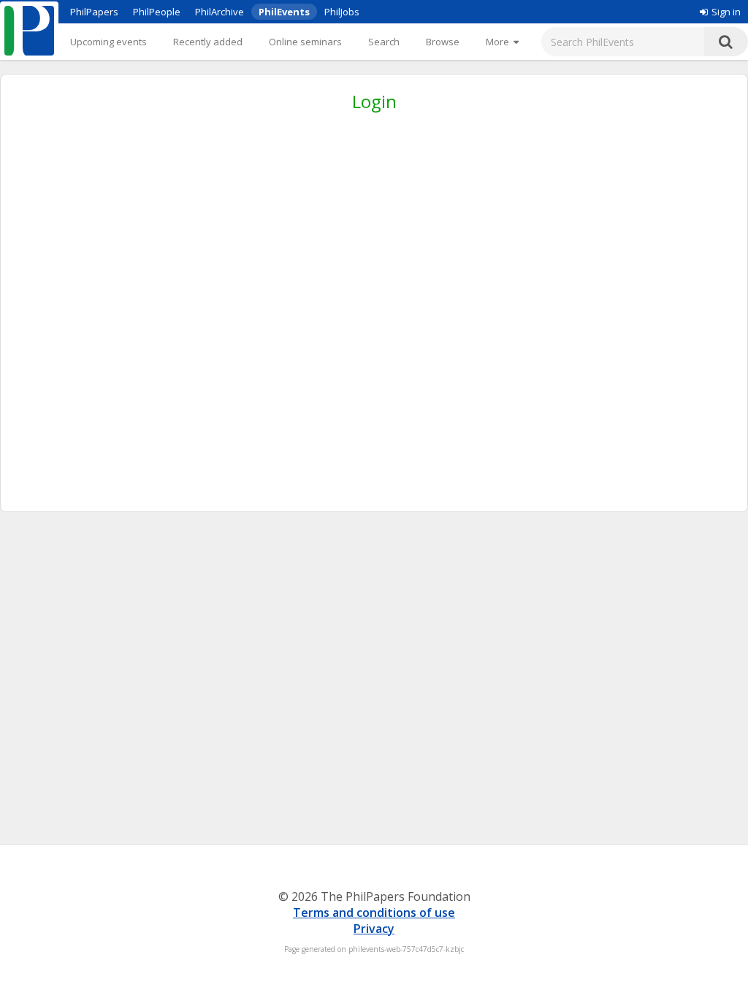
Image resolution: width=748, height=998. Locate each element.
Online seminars (305, 41)
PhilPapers (94, 11)
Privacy (374, 929)
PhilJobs (341, 11)
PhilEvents (284, 11)
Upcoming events (108, 41)
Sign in (726, 11)
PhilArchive (219, 11)
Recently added (208, 41)
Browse (442, 41)
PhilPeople (156, 11)
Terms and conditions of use (374, 912)
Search (384, 41)
